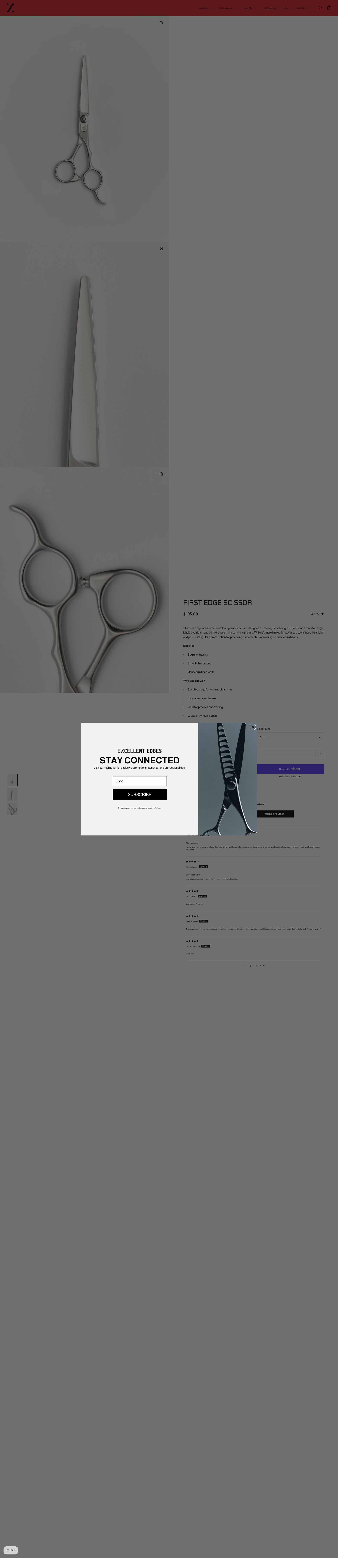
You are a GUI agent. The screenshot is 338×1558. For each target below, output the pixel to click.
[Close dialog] (253, 727)
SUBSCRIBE (140, 794)
